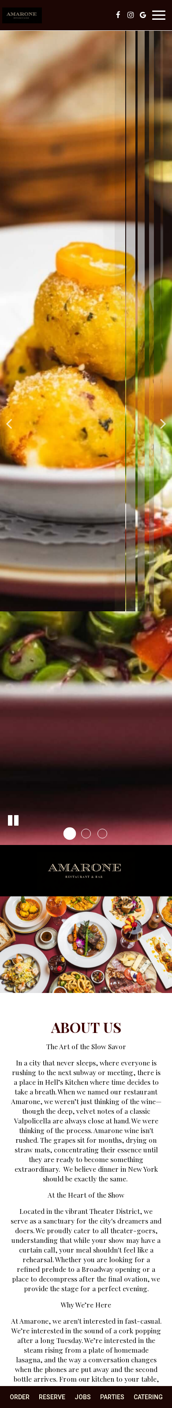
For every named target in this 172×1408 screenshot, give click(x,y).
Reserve (52, 1397)
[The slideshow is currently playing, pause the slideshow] (13, 820)
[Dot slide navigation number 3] (102, 833)
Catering (148, 1397)
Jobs (83, 1397)
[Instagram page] (130, 15)
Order (20, 1397)
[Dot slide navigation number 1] (70, 833)
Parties (112, 1397)
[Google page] (143, 15)
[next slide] (163, 422)
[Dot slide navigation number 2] (86, 833)
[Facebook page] (118, 15)
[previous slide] (9, 422)
